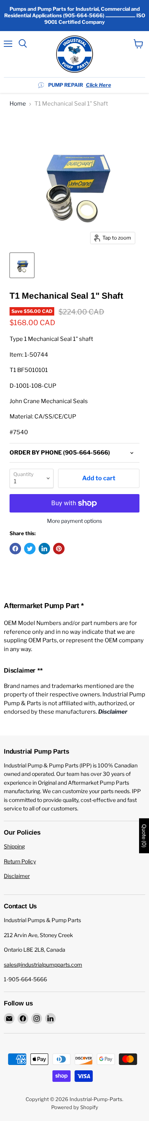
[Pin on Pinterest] (59, 548)
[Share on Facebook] (15, 548)
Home (18, 104)
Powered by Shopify (74, 1107)
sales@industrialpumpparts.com (43, 964)
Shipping (14, 846)
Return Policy (20, 861)
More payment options (74, 521)
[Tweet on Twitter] (30, 548)
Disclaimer (17, 876)
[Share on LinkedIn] (44, 548)
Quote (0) (144, 835)
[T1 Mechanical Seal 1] (22, 265)
